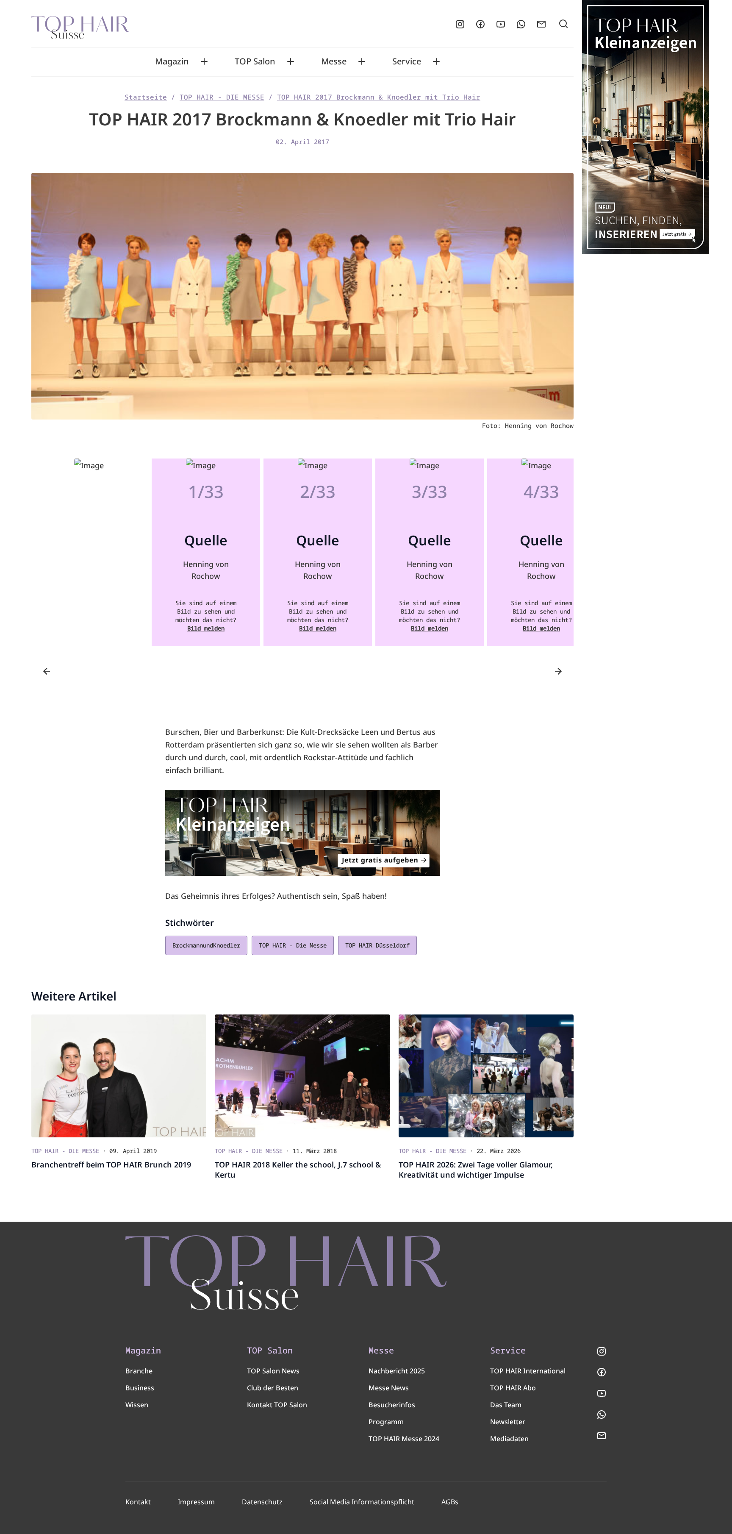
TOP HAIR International (528, 1371)
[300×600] (645, 127)
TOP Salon (255, 61)
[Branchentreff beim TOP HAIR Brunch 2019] (118, 1075)
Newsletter (507, 1421)
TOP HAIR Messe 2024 (404, 1438)
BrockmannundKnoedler (206, 945)
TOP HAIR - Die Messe (293, 945)
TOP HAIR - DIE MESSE (222, 97)
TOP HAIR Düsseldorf (377, 945)
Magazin (172, 61)
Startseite (146, 97)
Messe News (389, 1387)
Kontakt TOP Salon (277, 1404)
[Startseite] (80, 24)
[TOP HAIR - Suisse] (285, 1272)
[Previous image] (46, 671)
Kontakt (138, 1501)
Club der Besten (272, 1387)
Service (406, 61)
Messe (334, 61)
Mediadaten (509, 1438)
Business (139, 1387)
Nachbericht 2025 (397, 1371)
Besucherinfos (392, 1404)
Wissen (136, 1404)
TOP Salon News (273, 1371)
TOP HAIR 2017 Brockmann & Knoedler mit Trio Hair (378, 97)
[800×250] (302, 833)
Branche (138, 1371)
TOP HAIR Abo (513, 1387)
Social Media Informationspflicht (362, 1501)
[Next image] (558, 671)
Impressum (196, 1501)
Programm (386, 1421)
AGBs (449, 1501)
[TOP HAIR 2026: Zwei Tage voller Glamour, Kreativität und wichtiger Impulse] (486, 1075)
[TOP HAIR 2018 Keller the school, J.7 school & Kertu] (302, 1075)
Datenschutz (262, 1501)
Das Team (505, 1404)
